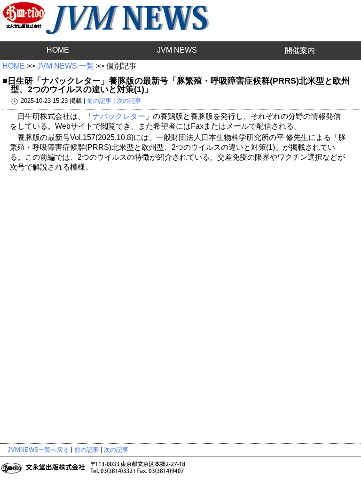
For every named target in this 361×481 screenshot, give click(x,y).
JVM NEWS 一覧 (65, 66)
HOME (58, 50)
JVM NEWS (177, 50)
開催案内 (300, 50)
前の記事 (99, 100)
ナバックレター (119, 116)
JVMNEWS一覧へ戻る (38, 449)
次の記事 (129, 100)
